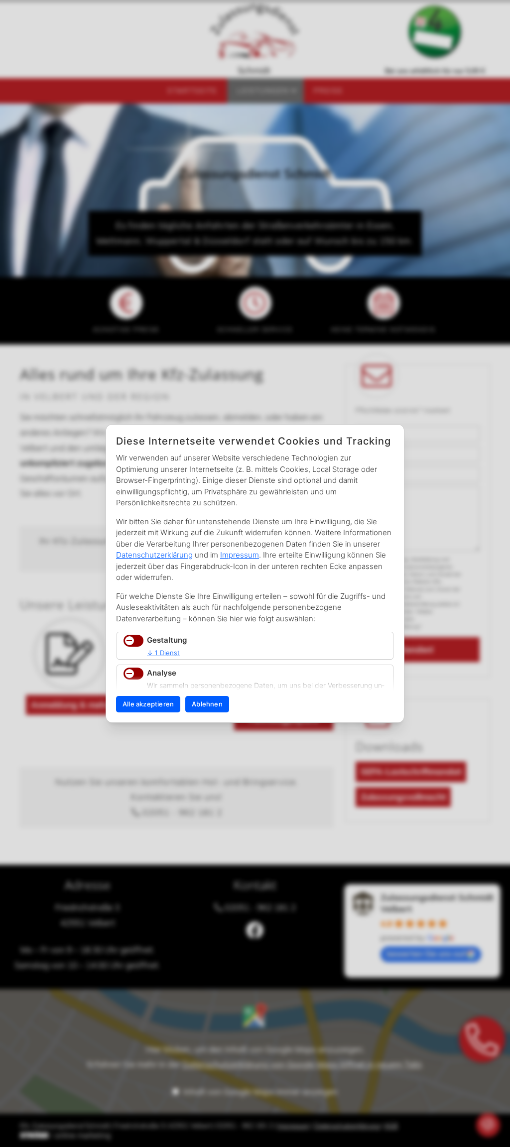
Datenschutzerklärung (154, 555)
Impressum (239, 555)
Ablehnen (207, 704)
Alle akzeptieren (148, 704)
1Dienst (163, 653)
